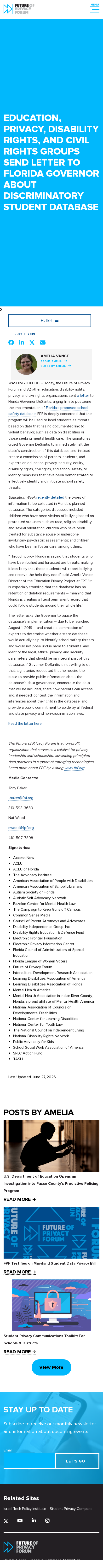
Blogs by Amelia (53, 366)
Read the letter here (25, 723)
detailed (57, 497)
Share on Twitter (32, 342)
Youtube (20, 1520)
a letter (83, 395)
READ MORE (17, 1199)
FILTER (47, 320)
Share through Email (43, 342)
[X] (6, 1521)
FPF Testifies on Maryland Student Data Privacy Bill (50, 1263)
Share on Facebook (11, 342)
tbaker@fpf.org (20, 797)
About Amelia (51, 361)
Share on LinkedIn (21, 342)
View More (51, 1367)
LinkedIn (34, 1520)
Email (8, 1450)
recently (43, 497)
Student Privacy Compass (71, 1508)
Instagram (47, 1520)
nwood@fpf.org (21, 827)
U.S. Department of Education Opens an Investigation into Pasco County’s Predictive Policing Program (51, 1183)
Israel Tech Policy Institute (25, 1508)
